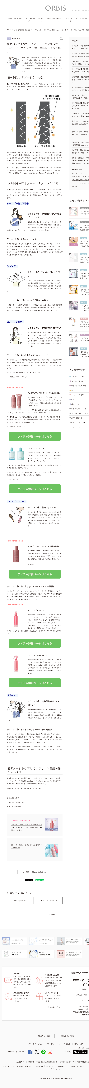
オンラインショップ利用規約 (13, 1066)
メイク (49, 18)
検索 (73, 10)
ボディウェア (78, 1044)
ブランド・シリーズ (29, 19)
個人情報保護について (67, 1062)
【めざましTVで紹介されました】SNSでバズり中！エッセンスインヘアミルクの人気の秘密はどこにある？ (26, 827)
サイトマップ (55, 1069)
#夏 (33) (74, 186)
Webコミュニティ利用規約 (34, 1066)
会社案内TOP (21, 1062)
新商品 (9, 18)
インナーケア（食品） (72, 19)
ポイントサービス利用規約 (55, 1066)
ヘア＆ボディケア (58, 18)
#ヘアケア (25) (77, 173)
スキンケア (41, 18)
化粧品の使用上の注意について (46, 1062)
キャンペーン (18, 18)
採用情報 (31, 1062)
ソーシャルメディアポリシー (76, 1066)
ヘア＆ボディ (49, 1044)
